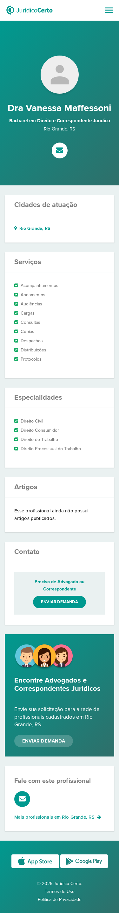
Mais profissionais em (54, 817)
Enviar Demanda (43, 741)
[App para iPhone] (35, 867)
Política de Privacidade (60, 899)
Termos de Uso (60, 891)
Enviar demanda (59, 601)
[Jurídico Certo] (29, 15)
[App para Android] (84, 867)
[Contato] (60, 151)
